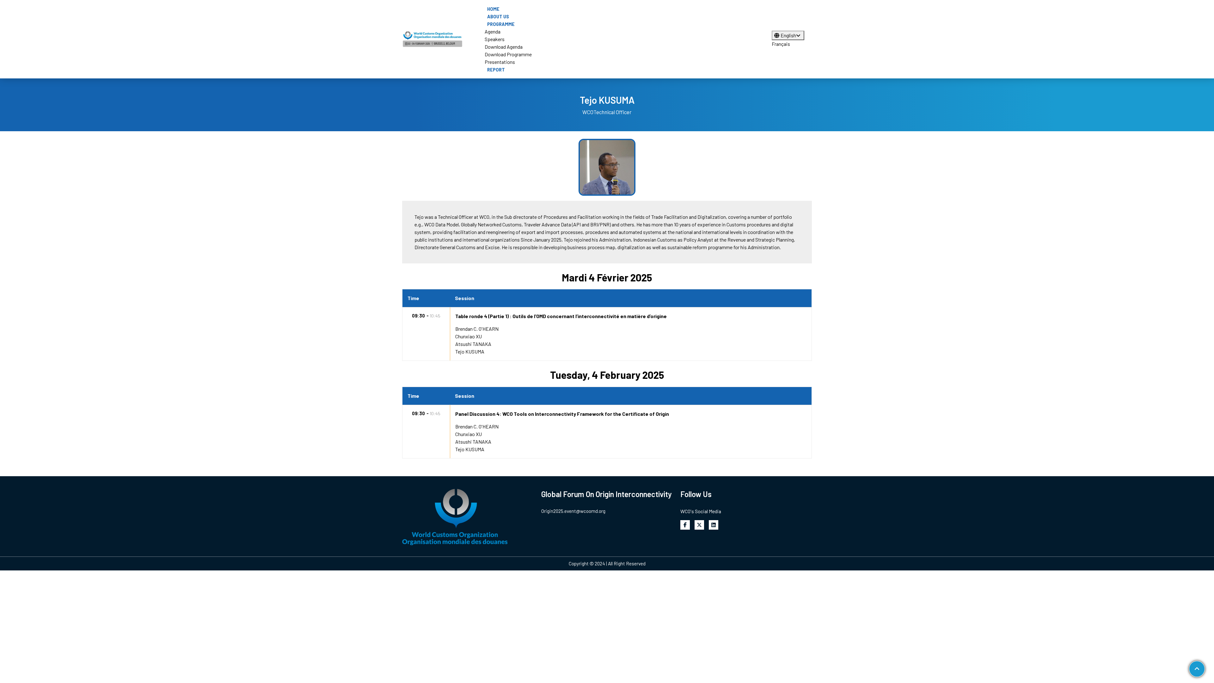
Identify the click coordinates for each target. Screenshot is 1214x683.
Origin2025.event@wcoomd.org (573, 511)
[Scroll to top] (1197, 669)
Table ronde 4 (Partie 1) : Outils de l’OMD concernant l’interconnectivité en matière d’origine (561, 316)
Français (781, 44)
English (788, 35)
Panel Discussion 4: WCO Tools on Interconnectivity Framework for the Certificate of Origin (562, 414)
